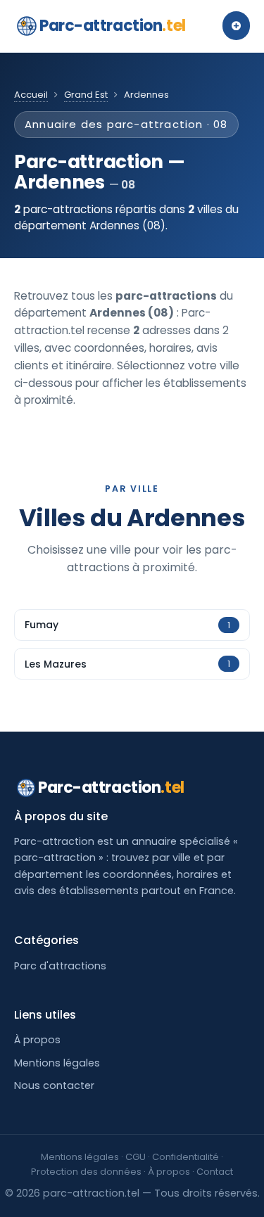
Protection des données (86, 1171)
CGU (135, 1157)
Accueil (31, 94)
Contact (214, 1171)
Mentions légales (57, 1063)
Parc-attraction (112, 26)
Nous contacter (54, 1085)
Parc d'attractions (60, 966)
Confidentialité (185, 1157)
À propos (37, 1040)
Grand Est (86, 94)
